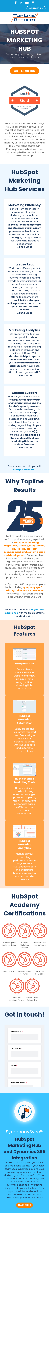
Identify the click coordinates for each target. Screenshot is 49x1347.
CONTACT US (36, 8)
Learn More (24, 1205)
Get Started (24, 71)
